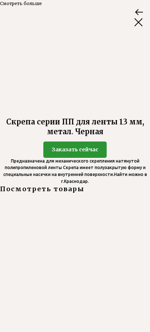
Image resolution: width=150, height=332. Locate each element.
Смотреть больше (21, 3)
